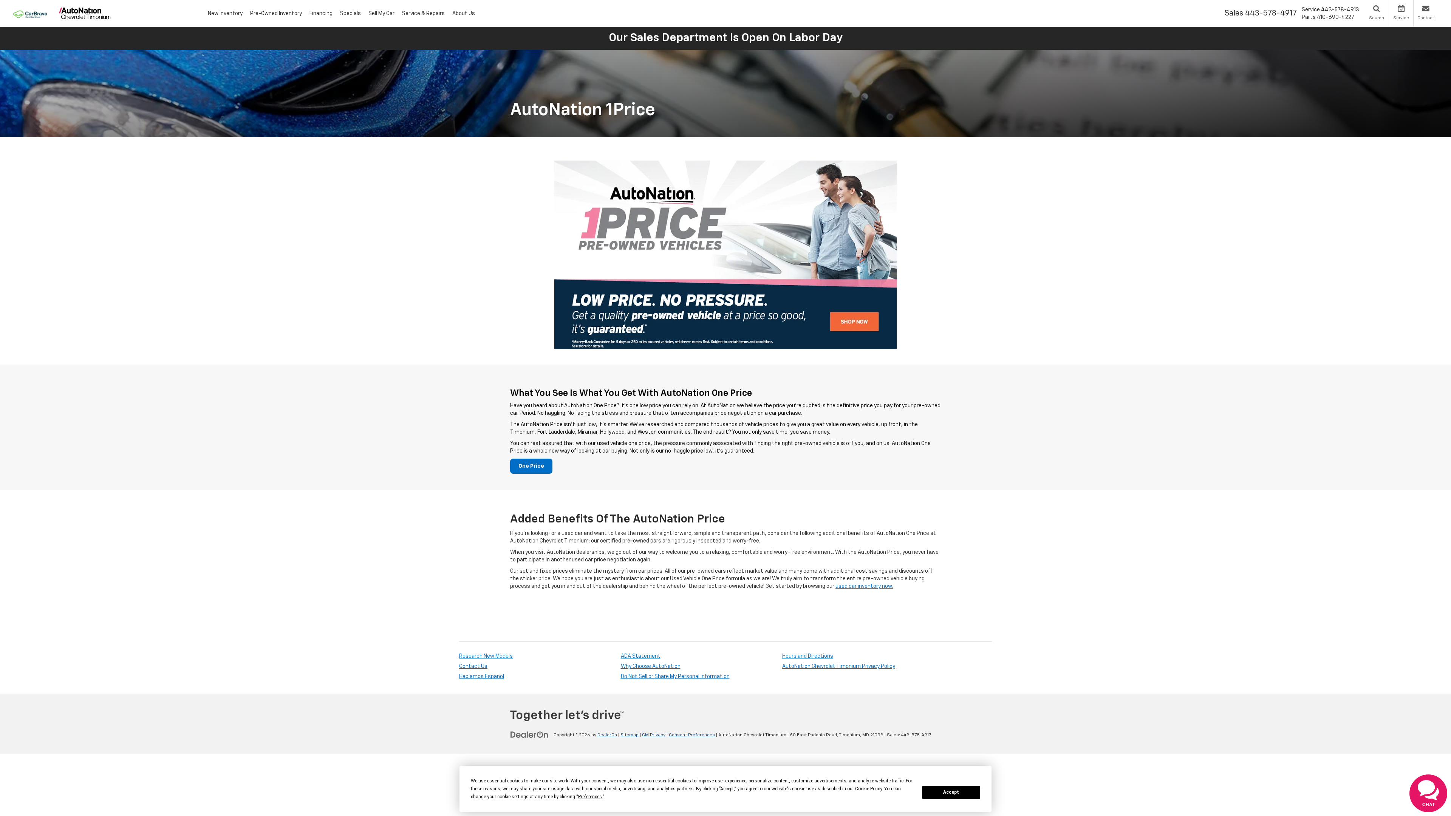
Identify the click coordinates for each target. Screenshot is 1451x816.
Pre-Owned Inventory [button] (276, 13)
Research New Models (486, 656)
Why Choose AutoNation (651, 666)
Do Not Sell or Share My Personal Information (675, 676)
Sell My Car (381, 13)
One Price (531, 466)
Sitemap (629, 735)
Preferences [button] (590, 796)
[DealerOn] (529, 734)
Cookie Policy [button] (868, 788)
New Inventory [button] (225, 13)
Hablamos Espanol (481, 676)
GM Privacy (653, 735)
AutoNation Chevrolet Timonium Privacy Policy (838, 666)
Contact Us (473, 666)
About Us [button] (463, 13)
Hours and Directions (807, 656)
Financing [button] (321, 13)
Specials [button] (350, 13)
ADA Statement (641, 656)
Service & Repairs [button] (423, 13)
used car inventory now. (864, 586)
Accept (951, 792)
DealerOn (607, 735)
